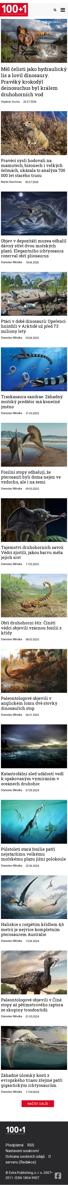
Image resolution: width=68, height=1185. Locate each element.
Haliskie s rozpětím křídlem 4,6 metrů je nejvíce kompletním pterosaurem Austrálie (32, 929)
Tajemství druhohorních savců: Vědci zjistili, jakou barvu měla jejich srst (32, 552)
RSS (30, 1145)
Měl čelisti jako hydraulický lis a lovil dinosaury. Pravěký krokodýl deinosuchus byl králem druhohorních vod (34, 82)
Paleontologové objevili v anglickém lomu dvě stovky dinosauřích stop (29, 703)
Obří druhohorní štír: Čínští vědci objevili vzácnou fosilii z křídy (31, 627)
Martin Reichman (11, 182)
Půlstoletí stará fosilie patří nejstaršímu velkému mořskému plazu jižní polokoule (33, 854)
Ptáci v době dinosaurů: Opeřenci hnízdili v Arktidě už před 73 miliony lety (33, 326)
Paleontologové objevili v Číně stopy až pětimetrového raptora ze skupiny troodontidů (32, 1004)
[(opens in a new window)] (58, 1161)
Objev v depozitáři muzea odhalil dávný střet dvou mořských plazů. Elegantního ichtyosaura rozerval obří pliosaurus (33, 248)
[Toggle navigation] (63, 9)
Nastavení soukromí (22, 1151)
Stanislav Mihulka (11, 262)
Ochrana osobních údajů (25, 1156)
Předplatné (14, 1145)
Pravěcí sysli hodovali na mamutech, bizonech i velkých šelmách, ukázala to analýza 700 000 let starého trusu (33, 168)
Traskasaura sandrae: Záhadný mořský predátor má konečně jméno (32, 401)
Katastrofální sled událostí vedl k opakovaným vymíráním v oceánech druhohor (32, 778)
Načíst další (38, 1104)
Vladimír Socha (10, 101)
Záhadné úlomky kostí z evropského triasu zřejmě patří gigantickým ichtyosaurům (32, 1080)
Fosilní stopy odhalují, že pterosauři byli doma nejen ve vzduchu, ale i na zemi (31, 477)
